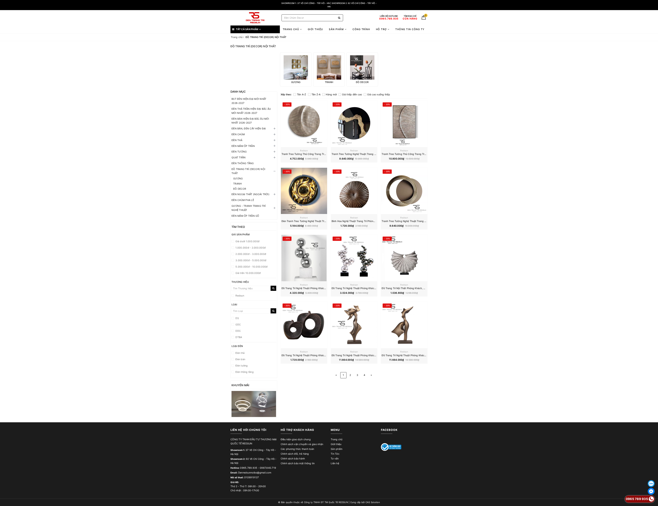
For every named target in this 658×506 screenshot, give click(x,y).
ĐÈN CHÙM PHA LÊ (242, 200)
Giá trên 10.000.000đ (248, 272)
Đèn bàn (240, 359)
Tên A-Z (301, 94)
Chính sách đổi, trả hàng (295, 453)
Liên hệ (335, 463)
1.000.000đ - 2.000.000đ (250, 247)
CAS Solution (372, 502)
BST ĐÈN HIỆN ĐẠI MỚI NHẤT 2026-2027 (248, 100)
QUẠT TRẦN (238, 157)
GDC (238, 324)
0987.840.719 (268, 467)
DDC (238, 330)
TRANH (237, 183)
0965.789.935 (248, 467)
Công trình (361, 29)
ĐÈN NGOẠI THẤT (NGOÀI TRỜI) (250, 194)
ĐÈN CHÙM (238, 134)
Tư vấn (335, 458)
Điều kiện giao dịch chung (296, 439)
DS (237, 318)
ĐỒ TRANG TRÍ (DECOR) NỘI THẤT (248, 171)
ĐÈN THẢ (236, 140)
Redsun (304, 150)
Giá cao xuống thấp (378, 94)
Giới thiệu (315, 29)
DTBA (238, 337)
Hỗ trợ (382, 29)
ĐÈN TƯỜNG (239, 151)
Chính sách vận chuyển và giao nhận (302, 444)
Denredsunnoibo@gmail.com (254, 472)
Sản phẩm (337, 29)
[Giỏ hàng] (424, 18)
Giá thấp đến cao (352, 94)
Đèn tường (241, 365)
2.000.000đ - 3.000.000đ (250, 253)
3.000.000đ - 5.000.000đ (250, 260)
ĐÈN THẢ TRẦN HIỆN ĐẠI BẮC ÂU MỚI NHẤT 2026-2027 (251, 110)
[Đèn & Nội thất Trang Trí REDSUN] (255, 17)
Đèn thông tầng (244, 371)
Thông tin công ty (410, 29)
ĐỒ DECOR (239, 188)
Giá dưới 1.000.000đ (247, 241)
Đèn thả (240, 352)
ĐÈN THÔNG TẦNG (242, 163)
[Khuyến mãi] (253, 404)
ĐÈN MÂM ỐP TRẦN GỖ (245, 215)
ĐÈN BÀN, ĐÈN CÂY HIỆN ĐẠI (248, 128)
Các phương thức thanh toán (297, 448)
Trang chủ (291, 29)
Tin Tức (335, 453)
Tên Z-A (316, 94)
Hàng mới (331, 94)
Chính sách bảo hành (293, 458)
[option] (296, 70)
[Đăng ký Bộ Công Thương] (391, 446)
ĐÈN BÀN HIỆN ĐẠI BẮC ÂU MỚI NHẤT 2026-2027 (250, 120)
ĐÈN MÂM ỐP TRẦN (243, 145)
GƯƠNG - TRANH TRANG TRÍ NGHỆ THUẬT (248, 207)
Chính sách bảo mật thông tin (298, 463)
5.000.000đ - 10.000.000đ (251, 266)
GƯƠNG (238, 178)
